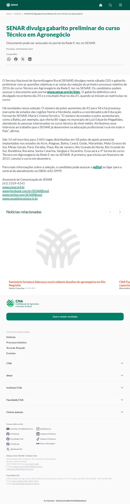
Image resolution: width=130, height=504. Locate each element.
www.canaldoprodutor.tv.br (20, 198)
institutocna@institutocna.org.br (20, 469)
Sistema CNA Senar (48, 434)
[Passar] (120, 211)
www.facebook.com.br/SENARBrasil (25, 191)
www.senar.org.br (13, 187)
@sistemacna (45, 429)
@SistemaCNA (16, 449)
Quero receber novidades (65, 316)
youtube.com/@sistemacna (21, 429)
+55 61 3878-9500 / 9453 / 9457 (25, 481)
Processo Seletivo (16, 342)
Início (8, 14)
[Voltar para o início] (101, 5)
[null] (8, 59)
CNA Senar (14, 434)
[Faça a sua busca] (110, 5)
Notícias (17, 14)
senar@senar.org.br (34, 466)
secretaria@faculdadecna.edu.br (25, 483)
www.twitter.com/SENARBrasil (22, 194)
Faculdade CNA (16, 439)
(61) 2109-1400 (32, 464)
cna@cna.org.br (19, 466)
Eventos (11, 353)
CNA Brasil (14, 444)
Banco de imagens (47, 443)
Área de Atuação (15, 347)
